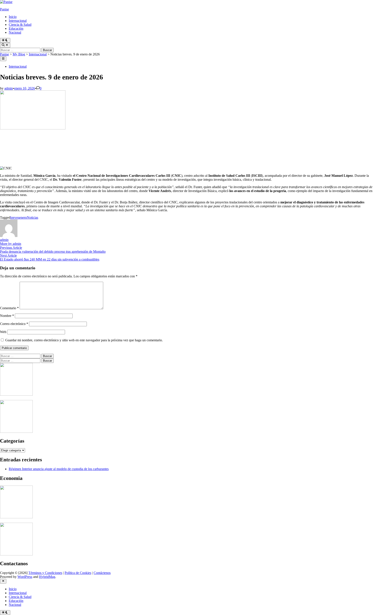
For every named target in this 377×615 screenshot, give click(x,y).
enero (23, 217)
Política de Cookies (78, 573)
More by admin (10, 244)
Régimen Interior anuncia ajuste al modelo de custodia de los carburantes (59, 469)
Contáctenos (102, 573)
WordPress (24, 577)
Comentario (9, 308)
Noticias (32, 217)
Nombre (7, 316)
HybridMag (47, 577)
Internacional (18, 20)
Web (3, 332)
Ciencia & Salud (20, 24)
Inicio (13, 17)
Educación (16, 28)
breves (14, 217)
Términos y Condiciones (45, 573)
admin (8, 88)
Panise (4, 9)
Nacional (15, 32)
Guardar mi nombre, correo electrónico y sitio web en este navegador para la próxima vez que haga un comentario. (84, 340)
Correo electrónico (14, 324)
